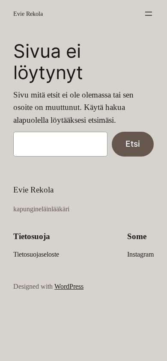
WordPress (69, 286)
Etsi (132, 144)
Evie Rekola (28, 13)
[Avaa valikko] (148, 14)
